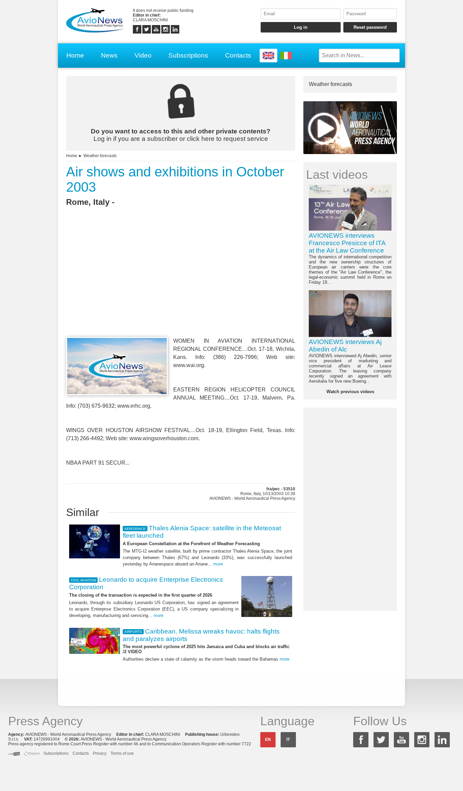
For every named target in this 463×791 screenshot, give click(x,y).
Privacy (99, 753)
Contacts (238, 55)
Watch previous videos (350, 391)
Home (75, 55)
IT (288, 739)
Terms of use (122, 753)
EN (268, 739)
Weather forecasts (100, 155)
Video (143, 55)
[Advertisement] (180, 284)
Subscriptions (188, 55)
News (109, 55)
